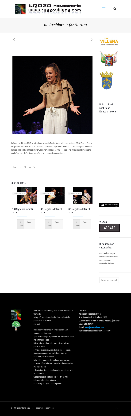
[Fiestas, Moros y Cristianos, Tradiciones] (47, 9)
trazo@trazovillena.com (94, 327)
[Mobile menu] (103, 9)
